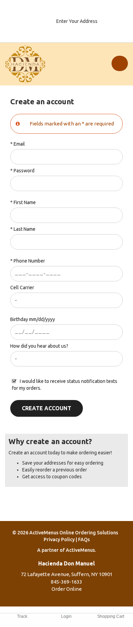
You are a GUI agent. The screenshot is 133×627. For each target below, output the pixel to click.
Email (19, 144)
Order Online (66, 589)
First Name (25, 202)
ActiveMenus (80, 550)
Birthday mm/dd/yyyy (32, 319)
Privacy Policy (59, 539)
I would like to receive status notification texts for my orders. (64, 384)
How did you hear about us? (39, 346)
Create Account (46, 408)
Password (24, 170)
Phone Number (29, 261)
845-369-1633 (66, 582)
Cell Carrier (22, 287)
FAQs (84, 539)
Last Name (24, 229)
